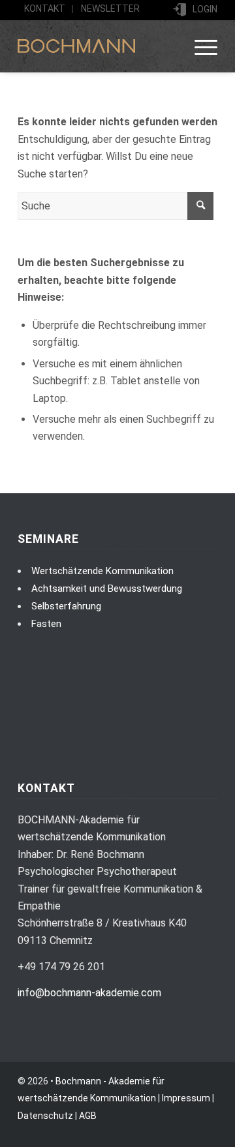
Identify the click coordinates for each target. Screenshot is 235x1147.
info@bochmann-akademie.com (89, 992)
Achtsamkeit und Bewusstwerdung (106, 588)
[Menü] (199, 46)
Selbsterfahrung (66, 606)
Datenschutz (45, 1115)
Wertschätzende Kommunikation (102, 571)
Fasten (46, 624)
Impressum (186, 1098)
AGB (88, 1115)
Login (205, 9)
